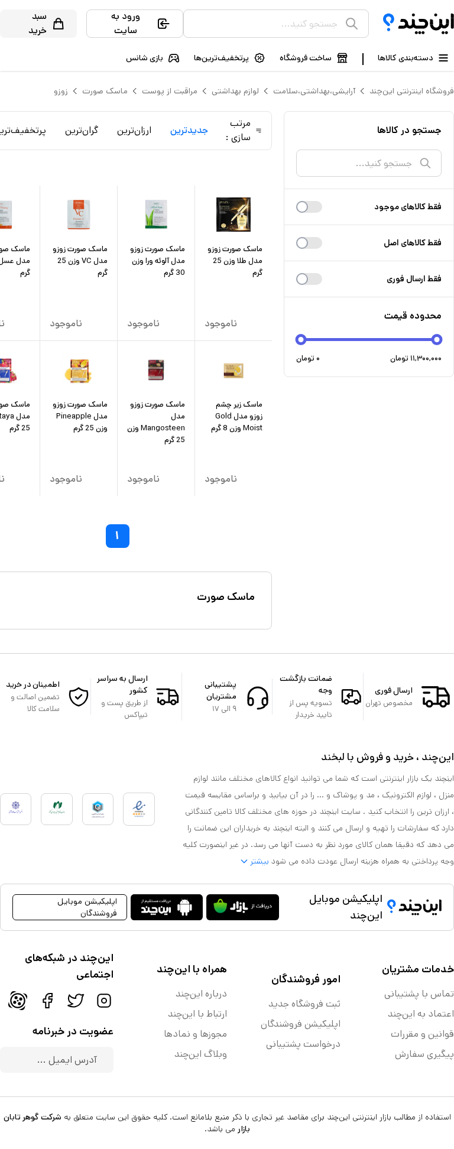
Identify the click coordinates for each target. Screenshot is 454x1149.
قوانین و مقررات (422, 1034)
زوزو (61, 91)
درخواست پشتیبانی (303, 1044)
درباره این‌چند (201, 994)
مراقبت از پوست (169, 91)
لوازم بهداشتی (235, 91)
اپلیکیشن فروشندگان (300, 1024)
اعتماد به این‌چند (421, 1014)
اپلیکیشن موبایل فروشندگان (87, 907)
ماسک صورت (105, 91)
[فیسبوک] (47, 1000)
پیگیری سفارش (424, 1054)
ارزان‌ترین (134, 130)
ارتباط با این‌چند (197, 1014)
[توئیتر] (75, 1000)
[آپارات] (17, 1000)
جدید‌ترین (189, 130)
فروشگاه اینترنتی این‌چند (411, 91)
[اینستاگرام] (104, 1000)
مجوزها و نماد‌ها (195, 1034)
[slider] (301, 339)
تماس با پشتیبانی (419, 994)
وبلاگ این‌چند (200, 1054)
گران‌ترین (81, 130)
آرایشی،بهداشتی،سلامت (314, 91)
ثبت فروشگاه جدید (304, 1004)
